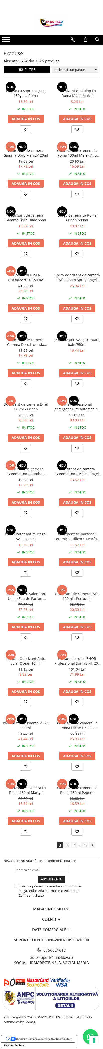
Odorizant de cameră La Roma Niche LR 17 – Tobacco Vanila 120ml (77, 725)
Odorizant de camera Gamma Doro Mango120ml (26, 153)
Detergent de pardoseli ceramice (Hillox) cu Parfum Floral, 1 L (77, 536)
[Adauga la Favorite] (26, 129)
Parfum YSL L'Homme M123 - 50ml (26, 725)
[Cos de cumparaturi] (85, 40)
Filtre (29, 69)
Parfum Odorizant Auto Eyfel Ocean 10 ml (25, 661)
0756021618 (54, 950)
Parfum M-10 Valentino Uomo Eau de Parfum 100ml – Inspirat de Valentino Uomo (25, 596)
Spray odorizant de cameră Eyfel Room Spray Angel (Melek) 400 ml (77, 277)
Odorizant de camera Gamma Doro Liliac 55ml (26, 217)
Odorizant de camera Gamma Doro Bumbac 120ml (26, 471)
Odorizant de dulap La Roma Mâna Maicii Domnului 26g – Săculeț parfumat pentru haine (77, 93)
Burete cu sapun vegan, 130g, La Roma (26, 93)
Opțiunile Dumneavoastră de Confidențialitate (44, 1038)
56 (85, 844)
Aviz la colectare (14, 1045)
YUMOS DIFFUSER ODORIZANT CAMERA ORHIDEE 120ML (26, 277)
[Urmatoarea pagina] (92, 845)
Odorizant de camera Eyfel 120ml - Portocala (77, 596)
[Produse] (6, 41)
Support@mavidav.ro (54, 957)
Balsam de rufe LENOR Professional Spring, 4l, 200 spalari (77, 661)
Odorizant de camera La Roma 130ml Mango (26, 790)
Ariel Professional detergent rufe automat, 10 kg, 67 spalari (77, 406)
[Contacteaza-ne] (73, 40)
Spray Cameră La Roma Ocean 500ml (77, 217)
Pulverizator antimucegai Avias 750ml (26, 536)
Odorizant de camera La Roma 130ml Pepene (77, 790)
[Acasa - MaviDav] (51, 22)
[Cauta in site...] (97, 40)
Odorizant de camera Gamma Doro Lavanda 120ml (25, 342)
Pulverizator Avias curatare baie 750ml (77, 342)
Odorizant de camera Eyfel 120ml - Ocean (26, 406)
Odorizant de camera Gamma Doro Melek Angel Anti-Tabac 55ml (77, 471)
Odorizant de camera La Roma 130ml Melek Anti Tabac (77, 153)
